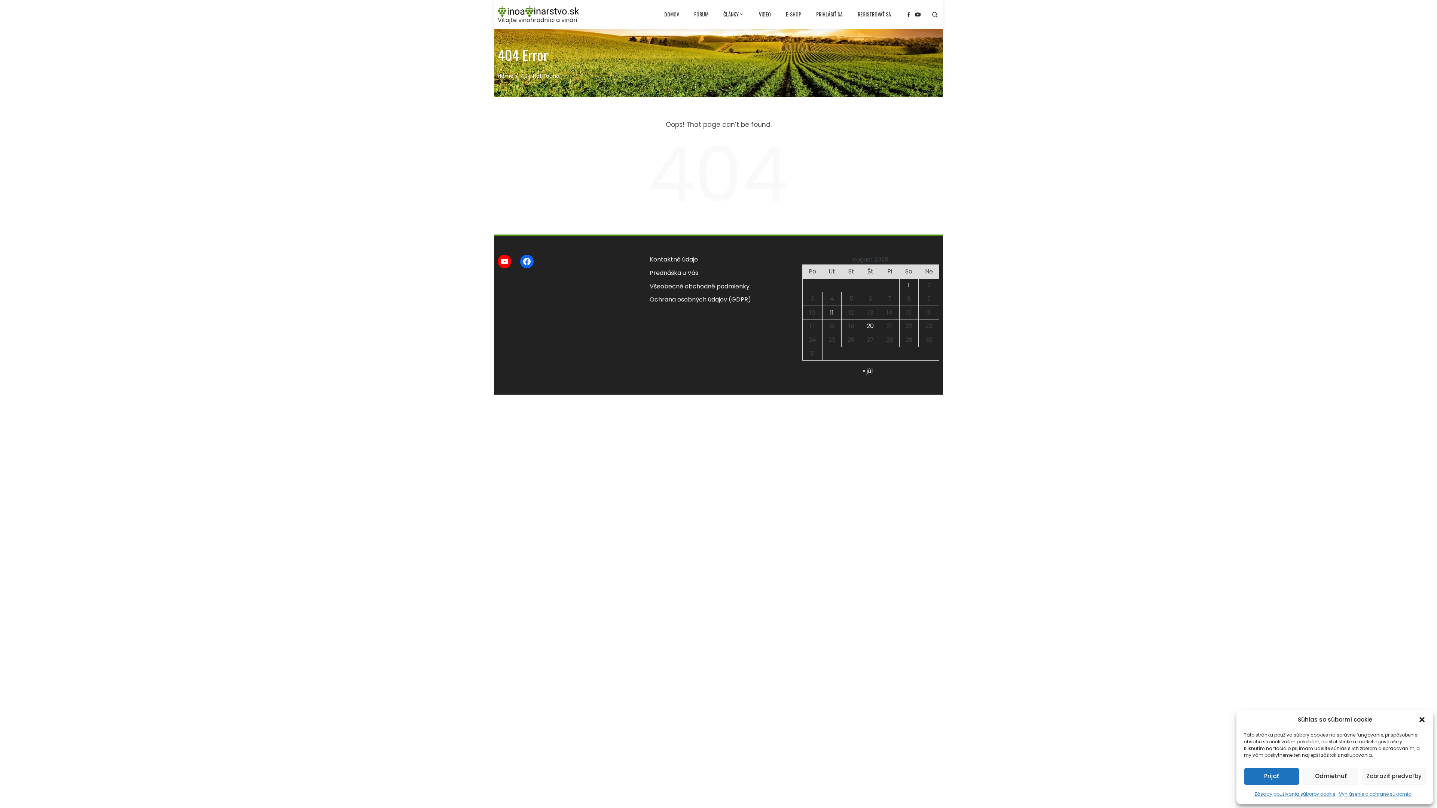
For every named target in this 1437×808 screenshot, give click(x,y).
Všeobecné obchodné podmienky (700, 286)
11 (832, 312)
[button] (1422, 719)
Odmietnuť (1331, 776)
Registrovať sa (874, 14)
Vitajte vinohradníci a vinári (537, 20)
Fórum (701, 14)
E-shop (793, 14)
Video (765, 14)
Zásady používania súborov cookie (1294, 794)
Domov (671, 14)
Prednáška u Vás (674, 273)
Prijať (1271, 776)
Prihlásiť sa (829, 14)
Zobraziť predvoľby (1394, 776)
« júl (868, 371)
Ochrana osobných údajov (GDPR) (700, 299)
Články (731, 14)
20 (870, 326)
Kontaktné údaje (674, 259)
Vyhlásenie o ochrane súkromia (1375, 794)
